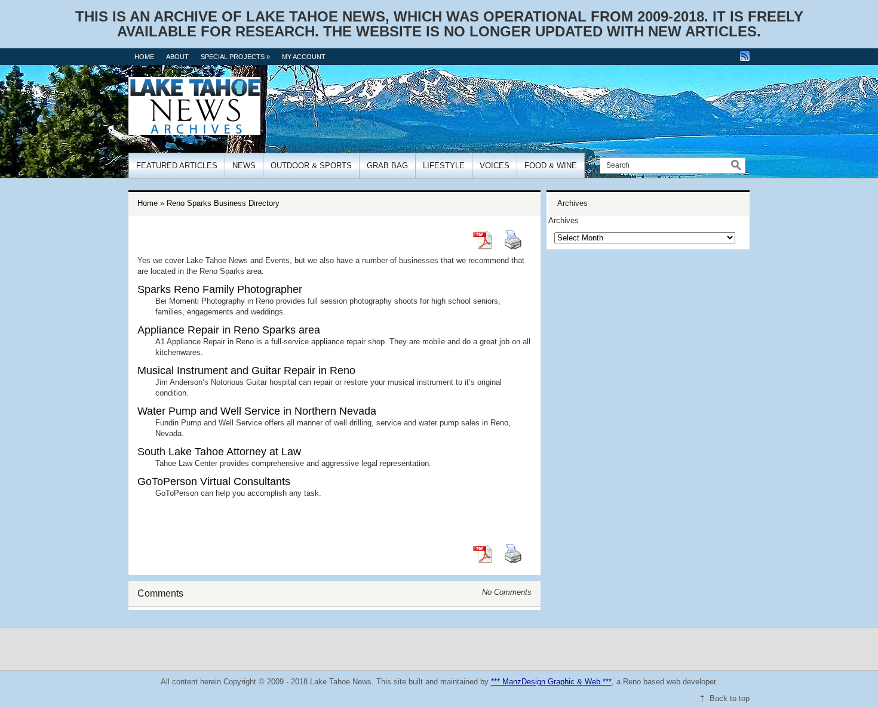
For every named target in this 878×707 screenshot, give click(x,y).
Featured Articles (176, 165)
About (177, 56)
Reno (632, 681)
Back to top (730, 698)
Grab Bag (387, 165)
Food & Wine (550, 165)
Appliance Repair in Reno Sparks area (228, 330)
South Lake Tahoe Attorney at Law (219, 452)
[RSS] (745, 56)
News (244, 165)
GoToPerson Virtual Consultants (213, 481)
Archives (563, 220)
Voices (494, 165)
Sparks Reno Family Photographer (219, 289)
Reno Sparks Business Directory (223, 203)
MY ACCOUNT (304, 56)
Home (144, 56)
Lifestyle (444, 165)
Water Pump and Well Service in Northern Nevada (256, 411)
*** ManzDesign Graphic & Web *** (551, 681)
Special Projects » (235, 56)
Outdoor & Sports (311, 165)
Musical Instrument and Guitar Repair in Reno (246, 370)
